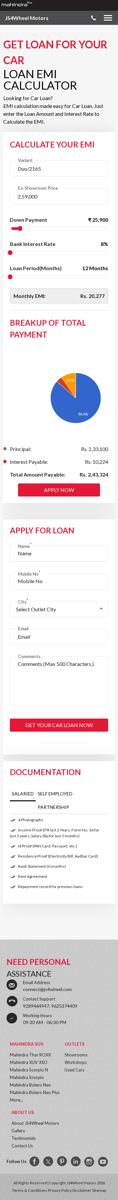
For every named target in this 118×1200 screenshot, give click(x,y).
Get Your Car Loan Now (59, 725)
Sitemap (99, 1190)
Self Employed (55, 793)
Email (23, 628)
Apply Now (59, 490)
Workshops (76, 1062)
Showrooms (76, 1054)
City (23, 601)
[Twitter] (48, 1161)
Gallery (18, 1130)
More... (16, 1100)
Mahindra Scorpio (27, 1077)
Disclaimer (81, 1190)
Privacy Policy (60, 1190)
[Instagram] (89, 1161)
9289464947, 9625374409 (50, 1006)
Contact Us (22, 1145)
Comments (29, 656)
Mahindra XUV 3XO (29, 1062)
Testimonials (23, 1138)
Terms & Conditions (29, 1190)
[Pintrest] (62, 1161)
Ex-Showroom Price (38, 188)
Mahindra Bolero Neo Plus (35, 1092)
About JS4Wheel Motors (35, 1123)
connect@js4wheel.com (47, 989)
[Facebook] (34, 1161)
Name (24, 545)
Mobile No (29, 573)
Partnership (53, 807)
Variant (25, 160)
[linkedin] (76, 1161)
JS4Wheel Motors (27, 18)
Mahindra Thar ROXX (30, 1054)
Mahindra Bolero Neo (30, 1084)
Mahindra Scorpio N (29, 1069)
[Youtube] (103, 1161)
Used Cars (74, 1069)
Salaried (23, 793)
